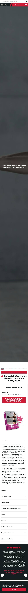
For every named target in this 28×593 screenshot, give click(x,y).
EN (25, 1)
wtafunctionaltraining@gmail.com (9, 1)
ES (26, 1)
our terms (20, 586)
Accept (14, 589)
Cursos (2, 368)
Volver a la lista (14, 372)
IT (24, 1)
